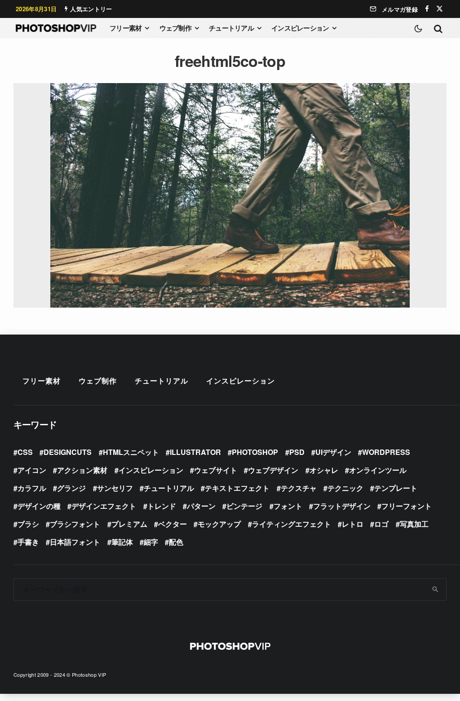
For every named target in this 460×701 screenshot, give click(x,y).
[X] (440, 9)
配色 (176, 542)
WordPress (386, 452)
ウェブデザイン (273, 470)
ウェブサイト (215, 470)
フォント (288, 506)
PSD (297, 452)
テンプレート (395, 488)
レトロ (352, 524)
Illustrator (195, 452)
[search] (435, 589)
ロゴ (381, 524)
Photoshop (255, 452)
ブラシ (28, 524)
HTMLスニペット (131, 452)
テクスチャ (299, 488)
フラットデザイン (342, 506)
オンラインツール (378, 470)
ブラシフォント (75, 524)
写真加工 (414, 524)
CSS (25, 452)
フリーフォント (406, 506)
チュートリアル (231, 28)
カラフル (32, 488)
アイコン (32, 470)
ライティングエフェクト (291, 524)
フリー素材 (126, 28)
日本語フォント (75, 542)
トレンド (161, 506)
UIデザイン (333, 452)
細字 (151, 542)
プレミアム (129, 524)
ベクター (172, 524)
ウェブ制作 (175, 28)
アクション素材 (82, 470)
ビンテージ (244, 506)
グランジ (71, 488)
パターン (201, 506)
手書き (28, 542)
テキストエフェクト (237, 488)
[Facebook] (427, 9)
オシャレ (324, 470)
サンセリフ (115, 488)
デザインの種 (39, 506)
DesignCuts (68, 452)
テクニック (345, 488)
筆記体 (122, 542)
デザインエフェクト (103, 506)
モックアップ (219, 524)
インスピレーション (300, 28)
